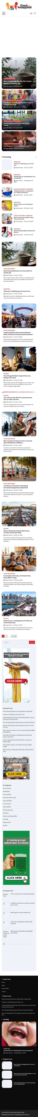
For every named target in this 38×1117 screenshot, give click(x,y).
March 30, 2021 (19, 148)
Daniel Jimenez (9, 86)
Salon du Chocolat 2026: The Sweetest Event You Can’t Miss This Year (18, 398)
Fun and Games (7, 803)
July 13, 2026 (18, 86)
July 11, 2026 (29, 167)
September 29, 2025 (20, 1053)
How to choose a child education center (16, 146)
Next (15, 636)
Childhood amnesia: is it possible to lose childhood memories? (23, 191)
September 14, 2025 (20, 107)
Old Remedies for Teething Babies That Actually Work (18, 1050)
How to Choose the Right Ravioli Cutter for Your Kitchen (24, 1065)
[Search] (35, 13)
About (3, 985)
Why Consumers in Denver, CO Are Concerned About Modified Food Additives (18, 442)
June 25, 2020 (29, 221)
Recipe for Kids (7, 822)
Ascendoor (10, 1114)
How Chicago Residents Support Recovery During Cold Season (18, 722)
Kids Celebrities (7, 807)
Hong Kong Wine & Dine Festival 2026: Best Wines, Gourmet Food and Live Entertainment (18, 333)
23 (12, 636)
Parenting (17, 162)
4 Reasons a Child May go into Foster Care (24, 164)
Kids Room (5, 813)
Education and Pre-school (12, 100)
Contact (4, 991)
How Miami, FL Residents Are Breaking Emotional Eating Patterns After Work (16, 487)
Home (3, 982)
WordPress (25, 1114)
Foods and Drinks (9, 78)
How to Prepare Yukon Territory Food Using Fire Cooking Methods (24, 1083)
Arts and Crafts (7, 788)
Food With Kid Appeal (8, 1112)
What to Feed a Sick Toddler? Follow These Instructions (23, 218)
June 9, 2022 (29, 195)
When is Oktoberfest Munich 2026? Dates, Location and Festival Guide (17, 532)
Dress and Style (7, 794)
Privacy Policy (5, 988)
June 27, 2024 (19, 127)
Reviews (6, 373)
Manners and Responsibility (10, 816)
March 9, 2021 (29, 208)
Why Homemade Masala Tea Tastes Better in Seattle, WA (18, 82)
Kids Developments (20, 189)
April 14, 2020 (29, 234)
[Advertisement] (19, 37)
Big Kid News (6, 791)
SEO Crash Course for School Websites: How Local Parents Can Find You (25, 1074)
